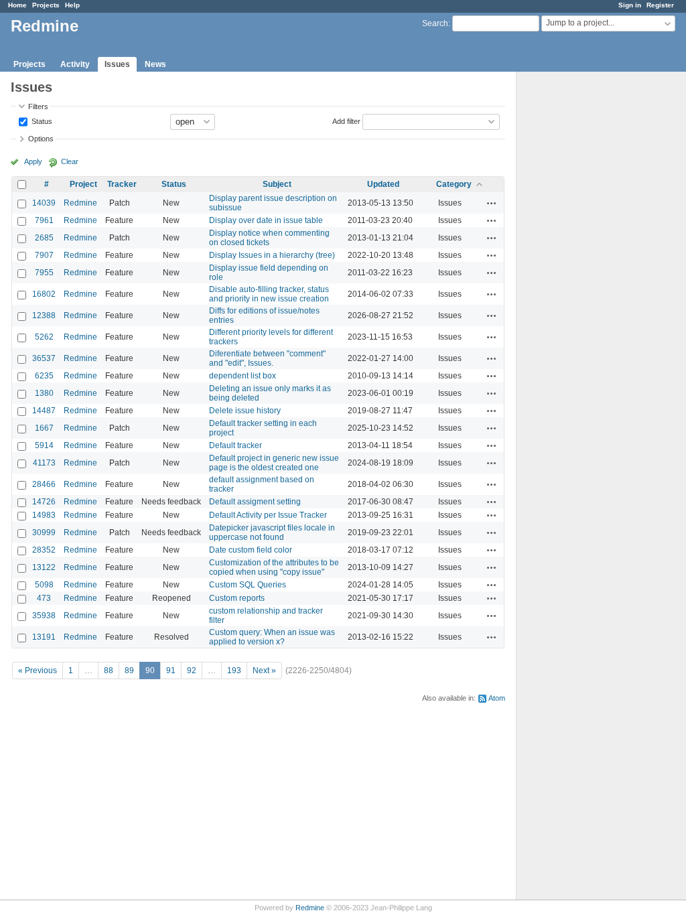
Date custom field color (250, 550)
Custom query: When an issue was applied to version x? (272, 637)
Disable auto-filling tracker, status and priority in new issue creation (269, 294)
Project (83, 184)
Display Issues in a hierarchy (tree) (272, 255)
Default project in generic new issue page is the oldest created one (274, 462)
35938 (44, 615)
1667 (44, 428)
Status (40, 121)
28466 (44, 484)
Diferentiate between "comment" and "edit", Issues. (267, 358)
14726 (44, 501)
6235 (44, 375)
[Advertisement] (583, 282)
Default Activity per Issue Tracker (268, 515)
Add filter (346, 121)
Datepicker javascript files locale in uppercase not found (272, 532)
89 (129, 670)
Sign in (629, 5)
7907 (44, 255)
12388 (44, 315)
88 (108, 670)
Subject (277, 184)
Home (17, 5)
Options (41, 139)
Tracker (122, 184)
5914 (44, 445)
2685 (44, 237)
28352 (44, 550)
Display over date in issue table (266, 220)
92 (191, 670)
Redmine (80, 203)
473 (44, 598)
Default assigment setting (255, 501)
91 (171, 670)
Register (660, 5)
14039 (44, 203)
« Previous (37, 670)
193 (234, 670)
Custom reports (237, 598)
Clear (69, 161)
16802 (44, 294)
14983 (44, 515)
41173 (44, 463)
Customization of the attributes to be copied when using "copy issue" (274, 567)
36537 (44, 358)
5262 (44, 337)
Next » (264, 670)
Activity (75, 64)
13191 (44, 637)
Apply (33, 161)
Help (72, 5)
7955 (44, 272)
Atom (496, 698)
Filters (38, 106)
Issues (117, 64)
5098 (44, 584)
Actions (491, 203)
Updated (383, 184)
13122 (44, 567)
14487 (44, 410)
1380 (44, 393)
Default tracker (235, 445)
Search (435, 23)
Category (454, 184)
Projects (46, 5)
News (155, 64)
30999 (44, 532)
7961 (44, 220)
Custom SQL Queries (247, 584)
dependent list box (242, 375)
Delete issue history (245, 410)
